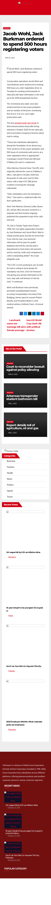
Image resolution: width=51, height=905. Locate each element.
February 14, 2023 (14, 807)
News (9, 479)
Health (10, 473)
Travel (10, 497)
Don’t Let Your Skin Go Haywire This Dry (23, 666)
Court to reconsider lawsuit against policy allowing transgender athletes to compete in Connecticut (25, 371)
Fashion (10, 467)
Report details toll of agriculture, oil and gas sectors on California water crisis (25, 429)
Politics (7, 28)
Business (11, 461)
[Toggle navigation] (46, 10)
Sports (10, 491)
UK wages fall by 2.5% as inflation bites (23, 552)
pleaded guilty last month (26, 123)
